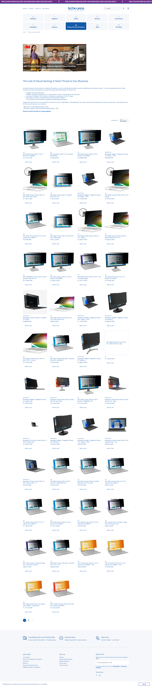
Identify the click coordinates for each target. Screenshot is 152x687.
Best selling (123, 121)
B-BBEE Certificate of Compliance (31, 667)
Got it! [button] (144, 684)
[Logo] (76, 8)
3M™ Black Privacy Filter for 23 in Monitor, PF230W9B (88, 155)
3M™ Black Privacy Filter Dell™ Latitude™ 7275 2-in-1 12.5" (62, 563)
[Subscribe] (127, 663)
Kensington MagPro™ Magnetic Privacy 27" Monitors (89, 359)
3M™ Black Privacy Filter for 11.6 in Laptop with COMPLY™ (88, 523)
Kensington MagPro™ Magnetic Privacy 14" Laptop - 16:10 (116, 155)
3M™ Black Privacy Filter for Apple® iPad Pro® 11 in (61, 195)
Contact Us (26, 661)
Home (24, 32)
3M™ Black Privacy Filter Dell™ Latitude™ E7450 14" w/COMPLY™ (62, 359)
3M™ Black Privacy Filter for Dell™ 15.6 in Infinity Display (89, 277)
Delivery (61, 657)
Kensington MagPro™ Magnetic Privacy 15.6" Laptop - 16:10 (89, 318)
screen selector (46, 111)
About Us (25, 663)
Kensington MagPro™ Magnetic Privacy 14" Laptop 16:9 (34, 400)
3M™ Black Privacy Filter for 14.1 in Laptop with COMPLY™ (60, 523)
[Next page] (32, 620)
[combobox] (112, 8)
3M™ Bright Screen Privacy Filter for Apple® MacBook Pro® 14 (115, 236)
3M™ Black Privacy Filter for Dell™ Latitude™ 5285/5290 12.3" (60, 482)
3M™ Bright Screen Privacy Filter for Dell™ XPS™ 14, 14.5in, (33, 359)
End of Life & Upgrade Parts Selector (32, 659)
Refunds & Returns (64, 661)
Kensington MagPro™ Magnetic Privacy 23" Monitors (116, 318)
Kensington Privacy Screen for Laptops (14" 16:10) (34, 318)
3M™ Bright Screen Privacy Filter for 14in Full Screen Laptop (33, 195)
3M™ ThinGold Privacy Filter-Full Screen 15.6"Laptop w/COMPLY (62, 604)
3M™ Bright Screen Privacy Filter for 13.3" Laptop (88, 236)
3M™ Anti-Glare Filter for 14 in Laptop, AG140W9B (61, 155)
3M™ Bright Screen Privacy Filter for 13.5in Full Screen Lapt (61, 318)
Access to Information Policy (30, 665)
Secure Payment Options (65, 659)
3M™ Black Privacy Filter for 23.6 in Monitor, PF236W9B (60, 277)
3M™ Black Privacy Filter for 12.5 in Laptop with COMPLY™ (115, 482)
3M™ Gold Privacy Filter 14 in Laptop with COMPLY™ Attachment (34, 604)
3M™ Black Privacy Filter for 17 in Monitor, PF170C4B (115, 277)
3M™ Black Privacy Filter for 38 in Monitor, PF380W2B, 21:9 (88, 400)
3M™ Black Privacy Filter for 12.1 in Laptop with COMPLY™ (33, 523)
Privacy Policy (63, 663)
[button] (128, 8)
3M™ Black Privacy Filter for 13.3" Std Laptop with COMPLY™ (34, 236)
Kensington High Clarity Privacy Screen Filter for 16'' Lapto (116, 400)
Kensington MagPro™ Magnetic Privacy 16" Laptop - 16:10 (89, 195)
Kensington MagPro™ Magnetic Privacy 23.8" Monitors (61, 441)
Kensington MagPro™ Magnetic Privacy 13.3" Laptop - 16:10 (89, 441)
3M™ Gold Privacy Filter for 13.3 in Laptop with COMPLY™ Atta (115, 563)
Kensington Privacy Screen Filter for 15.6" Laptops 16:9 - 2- (33, 482)
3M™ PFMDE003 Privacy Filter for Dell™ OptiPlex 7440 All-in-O (35, 277)
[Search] (104, 8)
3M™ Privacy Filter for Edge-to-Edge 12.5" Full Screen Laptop (34, 563)
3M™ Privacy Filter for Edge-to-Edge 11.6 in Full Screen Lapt (116, 523)
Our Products (26, 657)
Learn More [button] (51, 684)
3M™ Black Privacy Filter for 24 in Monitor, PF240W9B (33, 155)
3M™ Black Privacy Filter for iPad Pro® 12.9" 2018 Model (61, 236)
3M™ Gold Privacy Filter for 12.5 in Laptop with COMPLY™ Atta (88, 563)
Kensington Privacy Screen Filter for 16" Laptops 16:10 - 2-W (117, 441)
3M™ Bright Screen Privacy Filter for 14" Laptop (117, 195)
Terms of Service (63, 665)
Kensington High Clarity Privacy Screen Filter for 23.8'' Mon (62, 400)
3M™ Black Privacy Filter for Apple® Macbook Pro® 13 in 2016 (88, 482)
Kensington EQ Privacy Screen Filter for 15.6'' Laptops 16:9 (35, 441)
